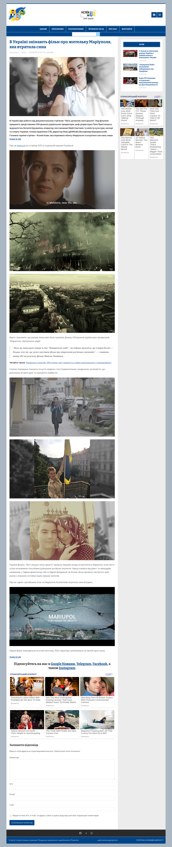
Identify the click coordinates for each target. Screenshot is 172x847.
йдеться (21, 145)
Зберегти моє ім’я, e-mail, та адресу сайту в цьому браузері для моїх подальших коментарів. (55, 815)
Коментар (14, 757)
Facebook (100, 664)
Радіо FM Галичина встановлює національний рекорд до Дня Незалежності (148, 81)
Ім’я (11, 784)
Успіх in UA (15, 139)
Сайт (11, 805)
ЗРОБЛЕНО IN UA (37, 52)
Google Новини (63, 664)
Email (12, 794)
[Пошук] (98, 34)
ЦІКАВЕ (49, 52)
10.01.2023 (13, 52)
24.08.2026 (142, 60)
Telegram (83, 664)
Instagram (67, 668)
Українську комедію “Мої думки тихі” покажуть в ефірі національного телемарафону (68, 362)
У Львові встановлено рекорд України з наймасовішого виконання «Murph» (148, 54)
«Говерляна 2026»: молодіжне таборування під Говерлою (147, 68)
